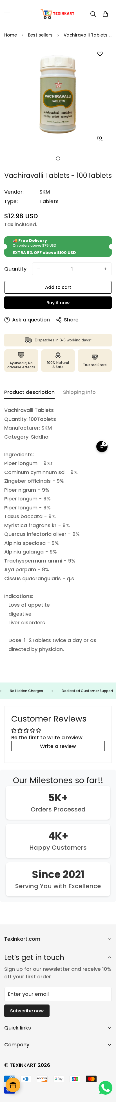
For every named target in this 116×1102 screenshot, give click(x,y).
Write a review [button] (58, 746)
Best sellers (40, 35)
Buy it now (58, 303)
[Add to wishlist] (99, 54)
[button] (105, 14)
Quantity (15, 269)
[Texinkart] (58, 14)
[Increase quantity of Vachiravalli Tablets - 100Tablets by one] (105, 269)
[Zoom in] (99, 138)
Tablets (49, 201)
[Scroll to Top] (105, 1072)
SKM (44, 191)
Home (10, 35)
